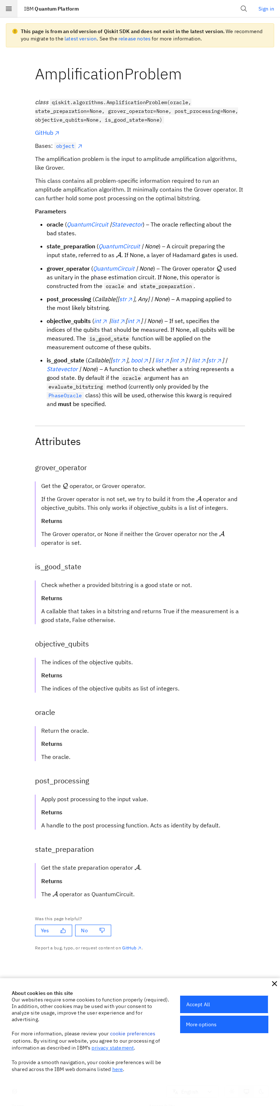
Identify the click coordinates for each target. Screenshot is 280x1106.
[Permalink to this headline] (188, 74)
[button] (274, 983)
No (84, 930)
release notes (134, 38)
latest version (81, 38)
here (117, 1069)
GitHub (44, 132)
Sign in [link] (266, 8)
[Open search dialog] (244, 8)
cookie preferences (133, 1033)
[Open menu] (9, 8)
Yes (45, 930)
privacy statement (113, 1047)
